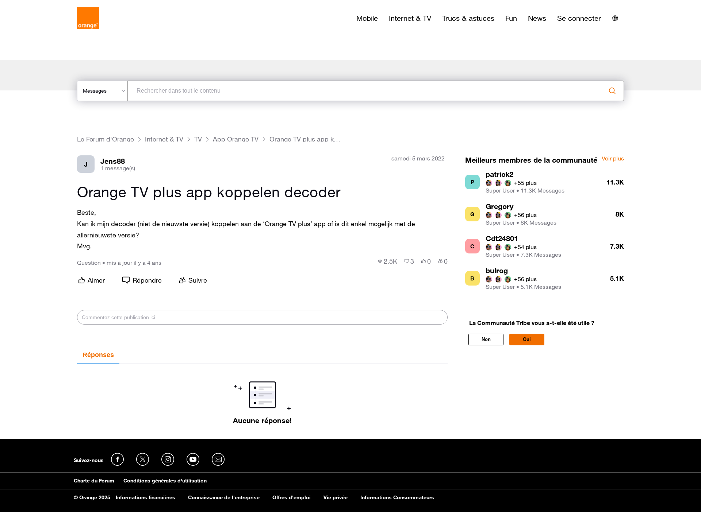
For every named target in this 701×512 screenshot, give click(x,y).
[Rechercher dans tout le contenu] (612, 91)
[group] (387, 261)
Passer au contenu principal (39, 5)
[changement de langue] (615, 18)
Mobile (367, 18)
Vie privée (335, 497)
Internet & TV (410, 18)
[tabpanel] (262, 394)
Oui (527, 339)
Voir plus (613, 158)
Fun (511, 18)
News (537, 18)
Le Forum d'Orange (105, 139)
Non (486, 339)
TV (198, 139)
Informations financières (145, 497)
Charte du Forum (94, 480)
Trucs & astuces (468, 18)
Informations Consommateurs (397, 497)
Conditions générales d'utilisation (165, 480)
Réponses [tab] (98, 354)
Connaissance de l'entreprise (224, 497)
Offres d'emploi (291, 497)
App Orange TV (235, 139)
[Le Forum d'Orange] (88, 18)
